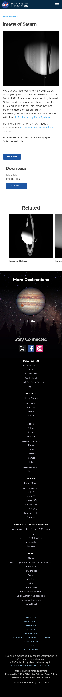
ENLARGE (12, 157)
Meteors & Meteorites (31, 538)
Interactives (31, 587)
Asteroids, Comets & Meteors (31, 525)
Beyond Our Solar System (31, 382)
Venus (31, 411)
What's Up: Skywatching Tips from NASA (31, 562)
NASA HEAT (31, 604)
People (31, 575)
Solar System (31, 361)
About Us (30, 618)
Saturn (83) (31, 505)
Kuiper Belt (31, 374)
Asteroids (31, 542)
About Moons (31, 483)
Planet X (31, 471)
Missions (31, 579)
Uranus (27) (31, 509)
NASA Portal (31, 642)
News (31, 558)
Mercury (31, 407)
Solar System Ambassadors (31, 596)
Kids (31, 583)
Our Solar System (31, 366)
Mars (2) (31, 496)
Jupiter (31, 321)
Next (55, 304)
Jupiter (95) (31, 500)
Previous (6, 304)
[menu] (57, 4)
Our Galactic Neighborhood (17, 12)
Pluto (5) (31, 517)
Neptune (31, 436)
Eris (31, 462)
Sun (31, 370)
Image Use (31, 634)
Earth (31, 415)
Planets (31, 394)
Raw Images (10, 17)
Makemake (31, 454)
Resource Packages (31, 600)
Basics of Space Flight (31, 592)
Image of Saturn (18, 261)
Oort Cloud (31, 378)
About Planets (31, 398)
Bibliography (30, 622)
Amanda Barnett (39, 671)
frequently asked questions (36, 127)
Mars (31, 420)
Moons (31, 479)
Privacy (31, 630)
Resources (31, 567)
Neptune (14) (31, 513)
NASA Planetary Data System (32, 117)
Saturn (31, 428)
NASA (4, 4)
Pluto (31, 445)
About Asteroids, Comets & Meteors (31, 529)
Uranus (31, 432)
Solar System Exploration (17, 4)
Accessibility (31, 650)
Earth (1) (31, 492)
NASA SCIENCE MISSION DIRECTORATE (31, 638)
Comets (31, 546)
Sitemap (31, 646)
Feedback (31, 626)
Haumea (31, 458)
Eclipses (31, 386)
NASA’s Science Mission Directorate (30, 666)
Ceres (31, 450)
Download (16, 186)
